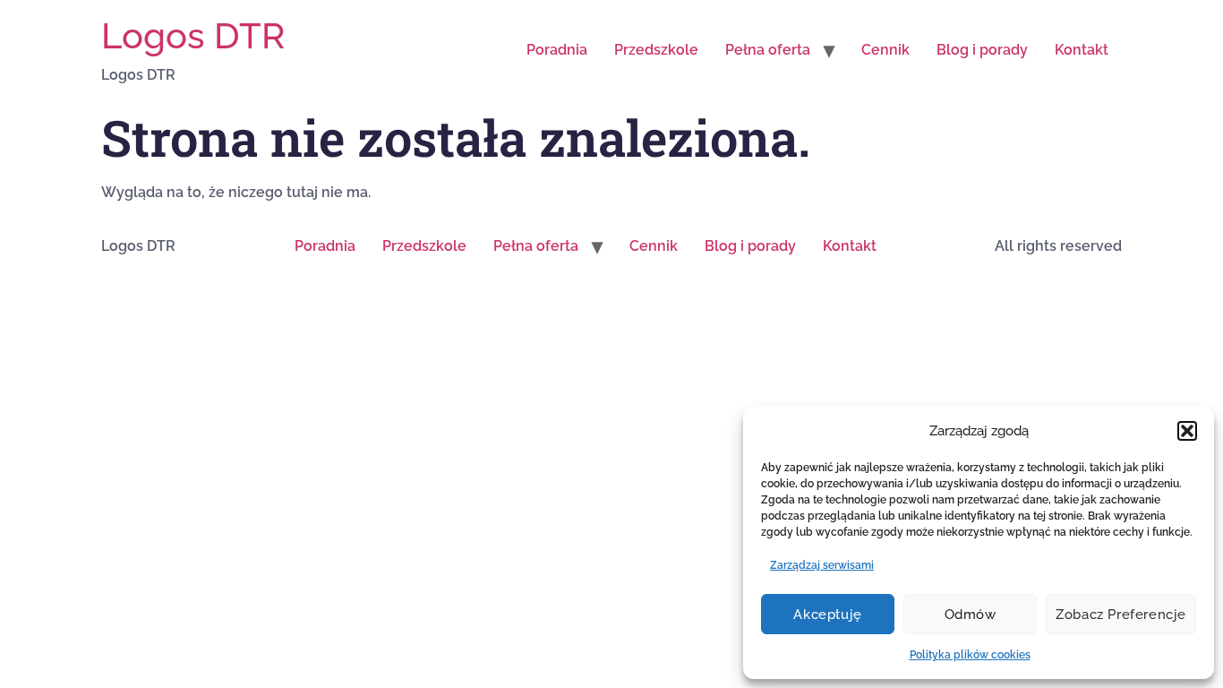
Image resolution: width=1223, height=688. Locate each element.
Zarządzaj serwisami (822, 565)
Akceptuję (827, 614)
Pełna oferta (767, 49)
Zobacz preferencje (1121, 614)
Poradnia (556, 49)
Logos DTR (193, 35)
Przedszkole (656, 49)
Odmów (970, 614)
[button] (1187, 431)
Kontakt (1081, 49)
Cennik (885, 49)
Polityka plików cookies (970, 655)
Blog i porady (982, 49)
